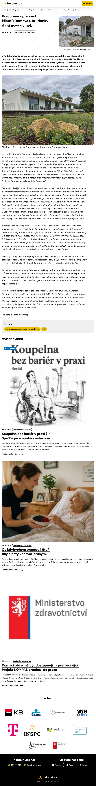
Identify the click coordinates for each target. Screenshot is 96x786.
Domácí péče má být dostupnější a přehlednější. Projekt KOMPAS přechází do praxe (40, 667)
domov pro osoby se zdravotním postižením (22, 329)
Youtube (72, 765)
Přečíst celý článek (11, 454)
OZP (44, 329)
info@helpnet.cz (34, 765)
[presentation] (48, 386)
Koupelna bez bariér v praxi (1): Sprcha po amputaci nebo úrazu (27, 436)
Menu (89, 3)
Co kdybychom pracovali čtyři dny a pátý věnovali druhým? (26, 551)
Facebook (58, 765)
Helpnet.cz (14, 3)
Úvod (4, 10)
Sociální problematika (17, 10)
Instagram (86, 765)
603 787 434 (16, 765)
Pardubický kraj (20, 314)
